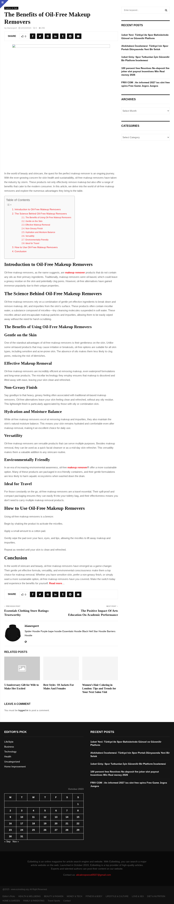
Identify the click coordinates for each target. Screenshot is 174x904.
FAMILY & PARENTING (33, 901)
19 (45, 823)
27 (56, 830)
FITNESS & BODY (94, 896)
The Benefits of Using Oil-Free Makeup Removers (48, 217)
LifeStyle (8, 741)
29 (78, 830)
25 (33, 830)
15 (78, 817)
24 (21, 830)
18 (33, 823)
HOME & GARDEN (11, 901)
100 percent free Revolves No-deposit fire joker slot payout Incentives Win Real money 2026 (145, 71)
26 (45, 830)
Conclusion (21, 251)
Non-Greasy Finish (34, 228)
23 (10, 830)
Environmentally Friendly (36, 240)
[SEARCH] (166, 10)
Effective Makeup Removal (37, 225)
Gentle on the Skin (33, 221)
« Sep (7, 841)
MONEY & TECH (74, 896)
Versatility (29, 236)
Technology (10, 751)
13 (56, 817)
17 (21, 823)
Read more (55, 583)
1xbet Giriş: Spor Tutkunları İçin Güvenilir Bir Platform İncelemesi (128, 763)
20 (56, 823)
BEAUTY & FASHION (53, 896)
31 (21, 836)
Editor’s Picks (9, 896)
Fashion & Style (11, 8)
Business (9, 746)
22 (78, 823)
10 (21, 817)
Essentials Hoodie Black (75, 631)
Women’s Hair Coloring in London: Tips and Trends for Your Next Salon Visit (99, 688)
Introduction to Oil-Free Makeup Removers (38, 209)
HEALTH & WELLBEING (29, 896)
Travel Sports (54, 901)
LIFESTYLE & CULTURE (117, 896)
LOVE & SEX (138, 896)
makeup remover (75, 272)
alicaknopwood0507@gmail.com (93, 874)
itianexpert (12, 28)
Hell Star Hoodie (98, 631)
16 (10, 823)
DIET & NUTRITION (156, 896)
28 (67, 830)
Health (7, 756)
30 (10, 836)
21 (67, 823)
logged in (23, 710)
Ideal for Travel (32, 243)
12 (45, 817)
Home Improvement (15, 766)
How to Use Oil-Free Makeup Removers (36, 247)
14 (67, 817)
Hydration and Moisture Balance (40, 232)
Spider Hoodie (33, 631)
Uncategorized (12, 761)
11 (33, 817)
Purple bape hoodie (51, 631)
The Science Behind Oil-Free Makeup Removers (41, 213)
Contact (67, 901)
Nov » (16, 841)
